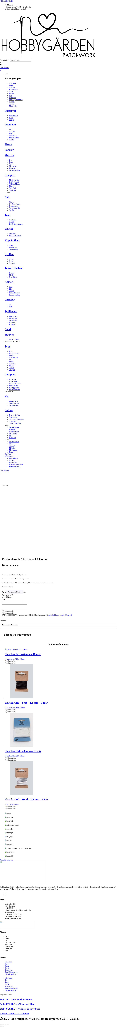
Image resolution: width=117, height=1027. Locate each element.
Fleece (8, 144)
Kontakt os (8, 970)
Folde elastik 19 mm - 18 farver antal (7, 597)
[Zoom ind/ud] (1, 1024)
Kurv (6, 964)
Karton (9, 281)
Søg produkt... (5, 60)
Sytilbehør (11, 311)
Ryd (24, 592)
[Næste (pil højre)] (3, 1026)
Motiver (9, 155)
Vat (7, 396)
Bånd (8, 329)
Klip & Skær (12, 240)
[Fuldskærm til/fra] (3, 1024)
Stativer (9, 334)
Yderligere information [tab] (10, 625)
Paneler (9, 149)
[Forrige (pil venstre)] (1, 1026)
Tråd (7, 214)
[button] (7, 611)
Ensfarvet (10, 110)
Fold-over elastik (58, 615)
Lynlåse (9, 254)
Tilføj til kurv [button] (20, 659)
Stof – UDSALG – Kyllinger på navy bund (20, 1009)
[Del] (5, 1024)
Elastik (9, 228)
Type (7, 346)
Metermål (68, 615)
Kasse (7, 966)
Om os (7, 968)
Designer (10, 175)
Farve (4, 592)
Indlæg (9, 410)
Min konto (8, 962)
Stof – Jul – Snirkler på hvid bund (16, 999)
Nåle (7, 197)
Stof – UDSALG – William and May (17, 1004)
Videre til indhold (6, 1)
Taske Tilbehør (13, 268)
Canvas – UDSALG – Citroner (14, 1013)
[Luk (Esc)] (8, 1024)
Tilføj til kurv (14, 607)
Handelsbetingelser (11, 972)
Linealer (10, 299)
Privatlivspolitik (10, 974)
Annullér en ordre (6, 860)
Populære (10, 124)
